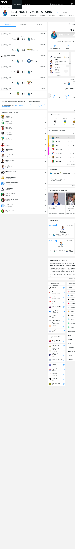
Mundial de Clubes (68, 271)
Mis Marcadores (57, 4)
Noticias (27, 4)
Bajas (67, 48)
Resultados (17, 4)
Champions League (56, 271)
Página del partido (55, 48)
